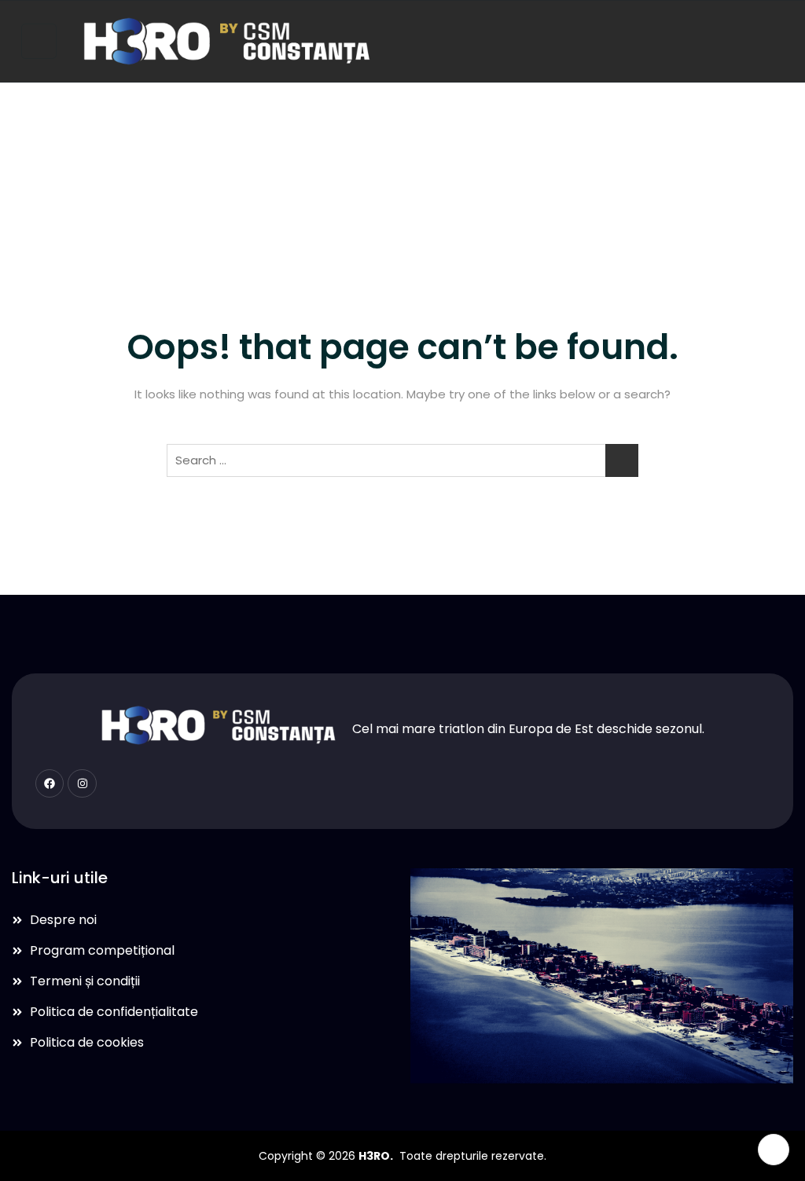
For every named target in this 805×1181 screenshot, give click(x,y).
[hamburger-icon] (39, 41)
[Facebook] (49, 783)
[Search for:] (402, 460)
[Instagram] (82, 783)
